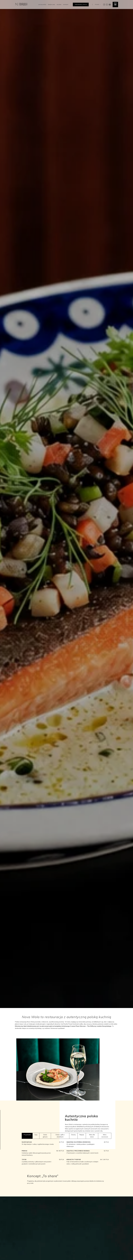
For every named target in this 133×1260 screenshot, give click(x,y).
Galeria (59, 4)
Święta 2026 (51, 4)
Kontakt (65, 4)
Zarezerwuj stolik (81, 4)
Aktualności (42, 4)
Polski (97, 4)
